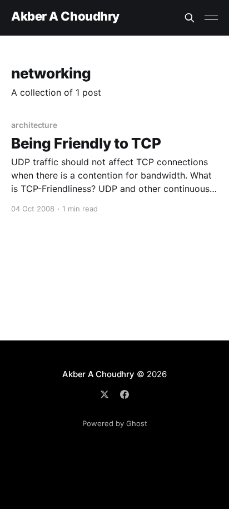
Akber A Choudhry (65, 16)
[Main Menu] (211, 17)
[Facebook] (124, 394)
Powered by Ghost (114, 423)
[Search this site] (189, 18)
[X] (104, 394)
